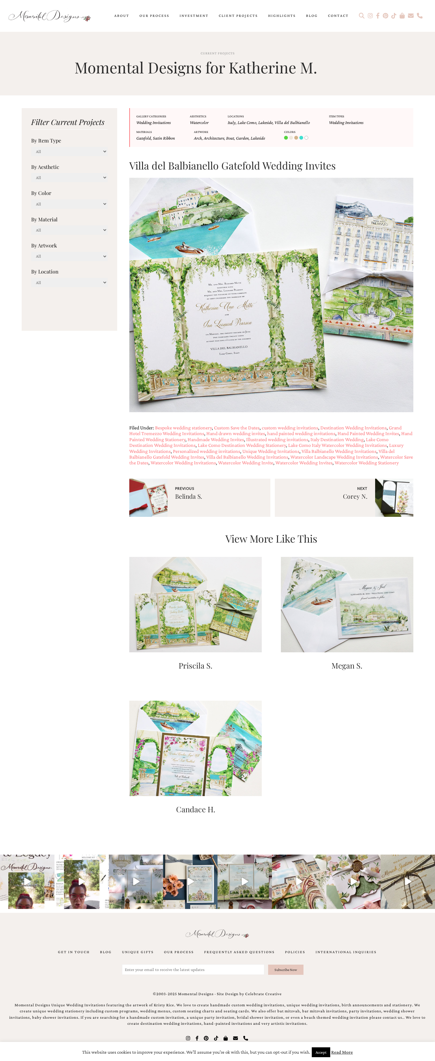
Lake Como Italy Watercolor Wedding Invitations (337, 445)
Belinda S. (188, 496)
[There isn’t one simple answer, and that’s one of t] (353, 882)
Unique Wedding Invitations (270, 451)
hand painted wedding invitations (301, 433)
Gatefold (143, 138)
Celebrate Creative (263, 994)
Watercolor (199, 122)
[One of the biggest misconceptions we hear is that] (408, 882)
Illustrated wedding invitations (277, 439)
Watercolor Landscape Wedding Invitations (334, 457)
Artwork (201, 132)
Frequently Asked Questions (239, 952)
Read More (342, 1052)
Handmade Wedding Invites (216, 439)
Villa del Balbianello (292, 122)
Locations (236, 116)
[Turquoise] (301, 138)
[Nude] (291, 138)
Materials (144, 132)
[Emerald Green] (286, 138)
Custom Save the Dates (237, 427)
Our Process (154, 15)
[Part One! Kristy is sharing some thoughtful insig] (81, 882)
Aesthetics (198, 116)
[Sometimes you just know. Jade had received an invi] (245, 882)
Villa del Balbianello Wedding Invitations (247, 457)
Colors (290, 132)
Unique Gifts (138, 952)
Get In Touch (74, 952)
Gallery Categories (151, 116)
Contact (338, 15)
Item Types (336, 116)
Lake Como (247, 122)
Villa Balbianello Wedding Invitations (339, 451)
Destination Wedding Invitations (353, 427)
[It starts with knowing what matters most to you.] (299, 882)
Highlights (282, 15)
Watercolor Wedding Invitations (183, 462)
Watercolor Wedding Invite (245, 462)
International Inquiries (346, 952)
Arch (198, 138)
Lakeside (265, 122)
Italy (232, 122)
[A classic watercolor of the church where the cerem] (190, 882)
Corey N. (355, 496)
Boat (230, 138)
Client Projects (238, 15)
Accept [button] (321, 1052)
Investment (194, 15)
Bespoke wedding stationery (183, 427)
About (121, 15)
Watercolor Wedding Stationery (367, 462)
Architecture (214, 138)
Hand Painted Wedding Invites (368, 433)
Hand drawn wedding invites (235, 433)
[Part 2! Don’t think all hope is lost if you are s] (27, 882)
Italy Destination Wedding (337, 439)
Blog (312, 15)
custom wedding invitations (290, 427)
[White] (307, 138)
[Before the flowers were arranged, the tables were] (136, 882)
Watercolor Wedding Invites (303, 462)
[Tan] (296, 138)
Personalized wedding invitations (206, 451)
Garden (242, 138)
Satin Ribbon (164, 138)
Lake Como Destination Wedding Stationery (242, 445)
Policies (295, 952)
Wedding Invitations (153, 122)
